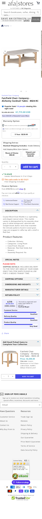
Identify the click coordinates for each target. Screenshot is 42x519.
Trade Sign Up (27, 417)
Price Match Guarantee (30, 442)
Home (6, 26)
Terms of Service (28, 446)
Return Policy (26, 425)
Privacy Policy (26, 429)
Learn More (25, 116)
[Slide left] (15, 91)
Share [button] (6, 333)
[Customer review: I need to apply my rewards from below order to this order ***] (21, 469)
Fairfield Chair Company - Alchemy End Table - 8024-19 (29, 353)
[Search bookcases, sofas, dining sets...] (37, 12)
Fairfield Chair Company (10, 95)
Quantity (5, 162)
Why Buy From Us (7, 429)
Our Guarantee (27, 437)
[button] (38, 3)
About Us (4, 421)
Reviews (24, 421)
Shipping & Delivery (29, 433)
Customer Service (7, 417)
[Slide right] (26, 91)
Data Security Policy (29, 450)
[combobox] (21, 12)
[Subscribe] (39, 405)
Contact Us (4, 425)
